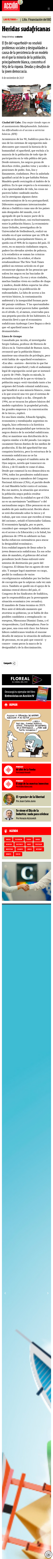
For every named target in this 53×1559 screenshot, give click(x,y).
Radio (29, 844)
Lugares (20, 849)
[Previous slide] (5, 1293)
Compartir (8, 663)
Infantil (8, 854)
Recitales (19, 844)
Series (38, 840)
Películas (38, 844)
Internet (39, 849)
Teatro (28, 840)
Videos (8, 840)
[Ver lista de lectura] (48, 1554)
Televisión (18, 840)
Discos (18, 854)
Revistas (9, 844)
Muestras (9, 849)
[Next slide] (48, 1293)
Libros (29, 849)
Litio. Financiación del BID (22, 20)
